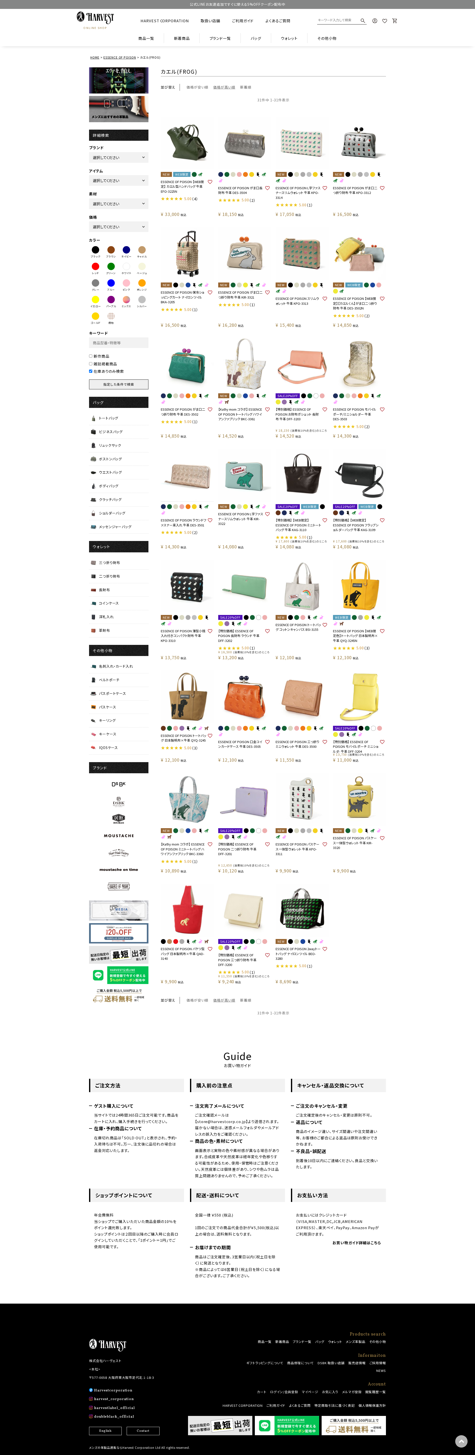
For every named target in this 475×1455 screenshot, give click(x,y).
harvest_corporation (114, 1399)
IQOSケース (108, 747)
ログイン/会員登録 (284, 1391)
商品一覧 (146, 38)
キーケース (108, 733)
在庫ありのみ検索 (109, 371)
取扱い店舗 (210, 20)
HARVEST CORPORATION (165, 20)
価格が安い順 (197, 87)
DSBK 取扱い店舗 (331, 1363)
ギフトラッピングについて (265, 1363)
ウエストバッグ (110, 472)
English (105, 1431)
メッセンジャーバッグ (115, 526)
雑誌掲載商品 (105, 363)
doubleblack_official (114, 1416)
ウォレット (335, 1341)
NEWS (381, 1370)
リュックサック (110, 445)
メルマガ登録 (351, 1391)
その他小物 (377, 1341)
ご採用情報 (377, 1363)
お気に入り (330, 1391)
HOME (94, 57)
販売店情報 (357, 1363)
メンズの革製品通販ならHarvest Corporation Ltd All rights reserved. (139, 1447)
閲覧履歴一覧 (375, 1391)
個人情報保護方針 (372, 1405)
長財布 (104, 589)
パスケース (107, 706)
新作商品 (101, 356)
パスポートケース (112, 693)
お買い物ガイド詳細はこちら (356, 1242)
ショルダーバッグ (112, 513)
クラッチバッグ (110, 499)
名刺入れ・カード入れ (116, 666)
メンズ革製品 (355, 1341)
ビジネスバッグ (111, 431)
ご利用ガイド (243, 20)
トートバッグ (108, 418)
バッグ (319, 1341)
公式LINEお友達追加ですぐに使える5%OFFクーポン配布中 (237, 4)
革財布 (104, 630)
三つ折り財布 (109, 562)
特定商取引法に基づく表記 (334, 1405)
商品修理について (300, 1363)
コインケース (109, 603)
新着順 (245, 87)
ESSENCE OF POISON (119, 57)
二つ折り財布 (109, 576)
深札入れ (106, 616)
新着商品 (182, 38)
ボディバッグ (109, 485)
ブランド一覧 (302, 1341)
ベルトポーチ (109, 679)
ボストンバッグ (110, 458)
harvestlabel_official (114, 1408)
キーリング (107, 720)
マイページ (310, 1391)
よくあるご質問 (277, 20)
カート (261, 1391)
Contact (143, 1431)
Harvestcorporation (113, 1390)
